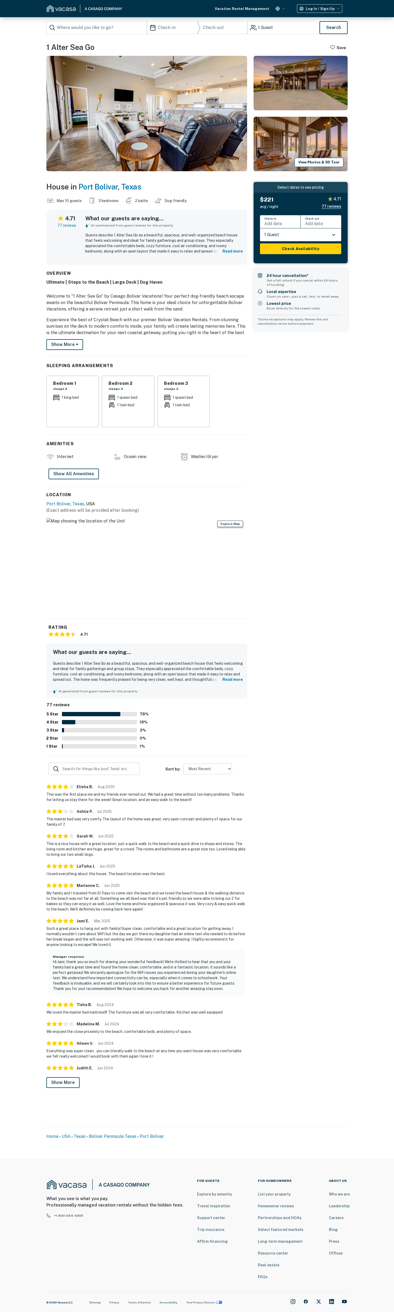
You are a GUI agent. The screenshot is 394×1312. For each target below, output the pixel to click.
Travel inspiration (213, 1206)
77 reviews (66, 225)
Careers (336, 1218)
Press (334, 1241)
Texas (131, 186)
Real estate (268, 1265)
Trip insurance (210, 1229)
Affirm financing (212, 1241)
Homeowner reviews (276, 1206)
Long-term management (280, 1241)
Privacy (114, 1302)
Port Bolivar (98, 186)
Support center (211, 1218)
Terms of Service (139, 1302)
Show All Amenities (73, 473)
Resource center (273, 1253)
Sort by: (172, 769)
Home (52, 1136)
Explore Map (230, 524)
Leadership (339, 1206)
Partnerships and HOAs (280, 1218)
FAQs (262, 1277)
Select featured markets (280, 1229)
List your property (274, 1194)
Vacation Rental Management (242, 9)
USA (66, 1136)
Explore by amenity (214, 1194)
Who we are (339, 1194)
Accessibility (168, 1302)
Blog (333, 1229)
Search (333, 27)
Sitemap (95, 1302)
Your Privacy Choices (200, 1302)
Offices (336, 1253)
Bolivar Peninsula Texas (112, 1136)
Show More (63, 1082)
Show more (63, 344)
